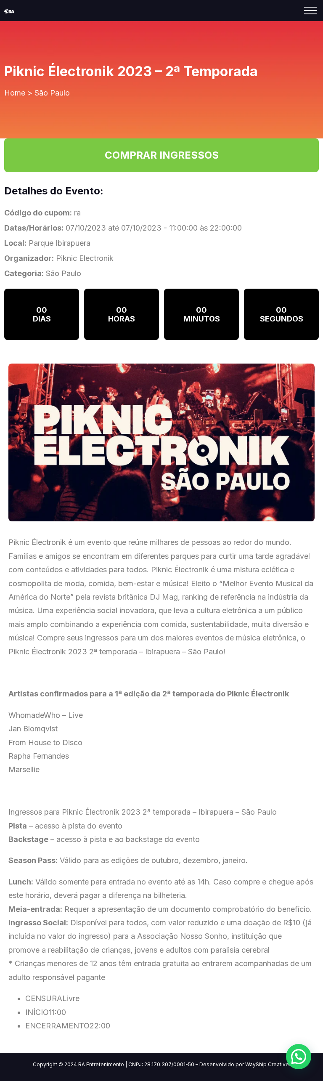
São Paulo (52, 92)
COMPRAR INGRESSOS (162, 155)
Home (14, 92)
